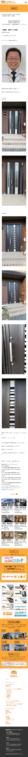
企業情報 (7, 716)
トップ (6, 679)
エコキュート (9, 693)
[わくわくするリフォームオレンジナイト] (8, 2)
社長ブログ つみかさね (11, 705)
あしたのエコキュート (10, 708)
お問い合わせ (8, 723)
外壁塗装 (8, 695)
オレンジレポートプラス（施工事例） (13, 689)
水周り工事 (8, 692)
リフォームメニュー (9, 682)
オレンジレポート (16, 14)
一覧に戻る (13, 494)
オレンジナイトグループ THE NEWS (14, 704)
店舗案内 (7, 710)
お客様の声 (7, 686)
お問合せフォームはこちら (7, 489)
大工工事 (8, 690)
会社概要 (8, 718)
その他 (7, 698)
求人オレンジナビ (10, 719)
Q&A (6, 713)
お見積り (7, 722)
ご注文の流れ (8, 712)
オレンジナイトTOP (6, 14)
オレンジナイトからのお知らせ (12, 701)
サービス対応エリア (9, 684)
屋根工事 (8, 696)
